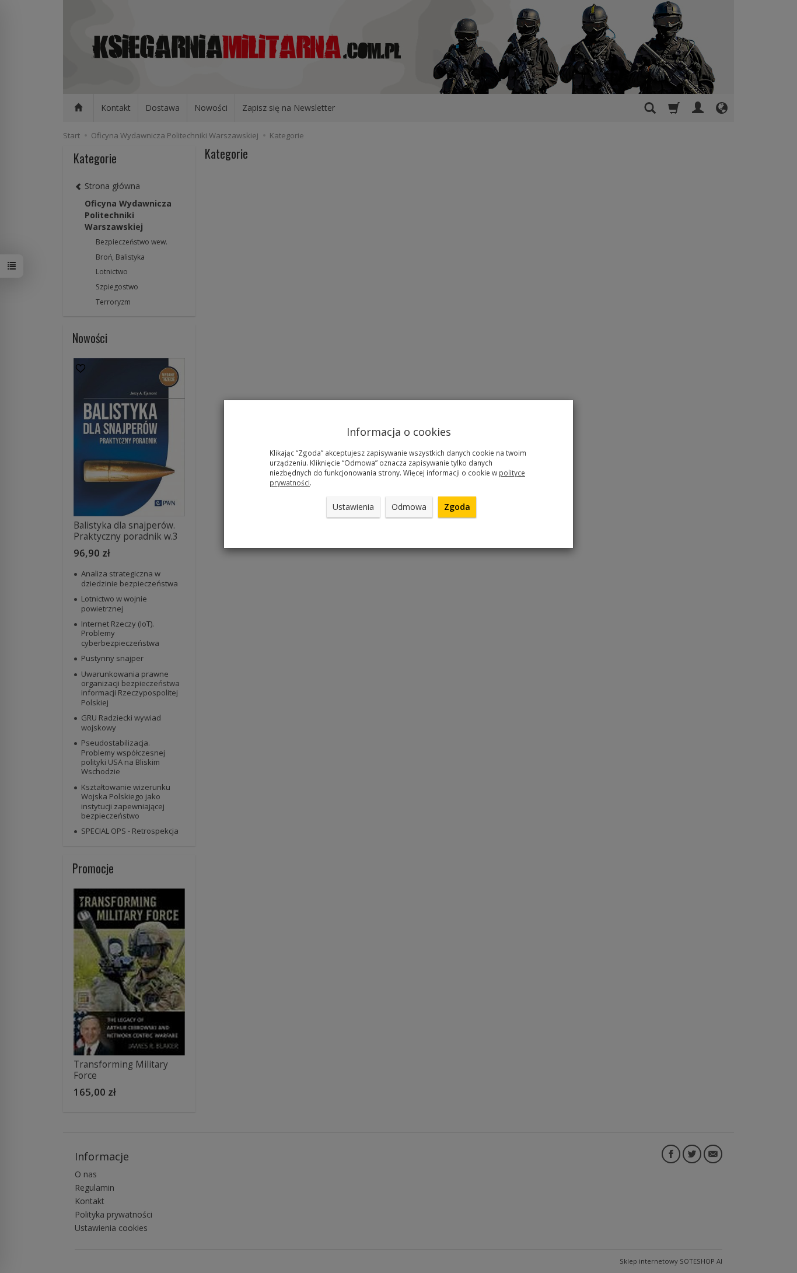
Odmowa (409, 506)
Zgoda (457, 506)
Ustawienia (353, 506)
